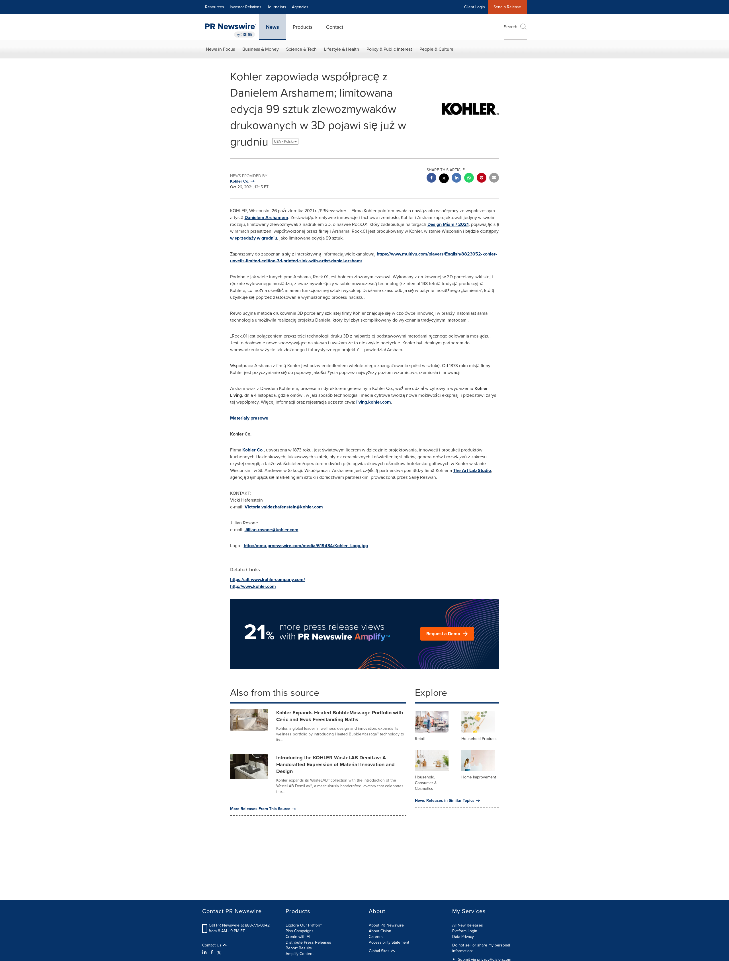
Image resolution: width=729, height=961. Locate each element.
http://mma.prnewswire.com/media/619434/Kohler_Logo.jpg (306, 545)
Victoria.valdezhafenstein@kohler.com (284, 507)
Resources (214, 7)
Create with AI (298, 937)
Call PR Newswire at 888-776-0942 (239, 925)
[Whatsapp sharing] (469, 178)
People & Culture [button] (436, 49)
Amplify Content (300, 954)
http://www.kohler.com (253, 586)
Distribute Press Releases (308, 942)
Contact (334, 27)
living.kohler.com (373, 402)
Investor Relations (245, 7)
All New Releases (467, 925)
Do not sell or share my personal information (481, 948)
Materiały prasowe (249, 418)
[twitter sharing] (444, 179)
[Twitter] (219, 952)
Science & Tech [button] (301, 49)
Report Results (299, 948)
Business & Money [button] (260, 49)
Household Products (479, 739)
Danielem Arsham (266, 217)
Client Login (474, 7)
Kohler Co (252, 450)
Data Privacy (463, 937)
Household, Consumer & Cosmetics (426, 783)
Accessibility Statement (389, 942)
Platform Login (464, 931)
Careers (376, 937)
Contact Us (212, 945)
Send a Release (507, 7)
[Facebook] (211, 952)
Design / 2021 (448, 224)
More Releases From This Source (260, 809)
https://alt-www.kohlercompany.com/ (267, 579)
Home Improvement (478, 777)
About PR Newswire (386, 925)
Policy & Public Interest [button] (389, 49)
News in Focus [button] (220, 49)
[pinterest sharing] (481, 178)
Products (302, 27)
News (272, 27)
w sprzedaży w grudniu (253, 238)
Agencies (300, 7)
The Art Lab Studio (472, 470)
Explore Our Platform (304, 925)
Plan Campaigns (300, 931)
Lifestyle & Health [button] (341, 49)
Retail (420, 739)
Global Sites (380, 951)
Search (510, 26)
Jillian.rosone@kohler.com (271, 529)
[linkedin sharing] (456, 178)
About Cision (380, 931)
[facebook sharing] (431, 178)
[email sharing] (494, 178)
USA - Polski (284, 141)
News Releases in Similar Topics (444, 800)
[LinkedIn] (205, 952)
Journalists (276, 7)
